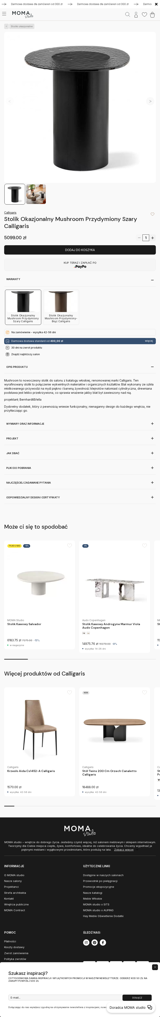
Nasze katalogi (92, 892)
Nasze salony (13, 881)
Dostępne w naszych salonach (103, 875)
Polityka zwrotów (15, 959)
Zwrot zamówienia (16, 953)
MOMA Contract (14, 910)
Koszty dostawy (14, 947)
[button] (150, 101)
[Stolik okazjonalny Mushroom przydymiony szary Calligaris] (80, 108)
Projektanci (11, 886)
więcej (149, 340)
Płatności (10, 941)
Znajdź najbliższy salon (25, 354)
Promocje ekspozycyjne (98, 886)
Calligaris (10, 212)
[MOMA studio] (22, 14)
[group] (39, 594)
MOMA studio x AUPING (98, 910)
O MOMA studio (14, 875)
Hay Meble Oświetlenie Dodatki (103, 916)
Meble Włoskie (92, 898)
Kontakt (9, 898)
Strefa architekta (15, 892)
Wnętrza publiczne (16, 904)
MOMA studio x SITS (96, 904)
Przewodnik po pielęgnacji (100, 881)
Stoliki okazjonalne (22, 26)
